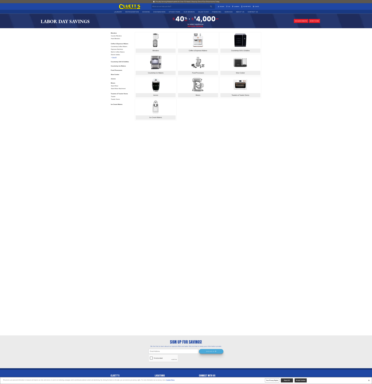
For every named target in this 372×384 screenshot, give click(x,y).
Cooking (146, 12)
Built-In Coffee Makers (118, 52)
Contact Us (253, 12)
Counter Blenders (116, 36)
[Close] (369, 380)
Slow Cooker (115, 74)
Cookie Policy (170, 380)
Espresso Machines (117, 49)
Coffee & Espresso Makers (119, 43)
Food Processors (116, 70)
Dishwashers (159, 12)
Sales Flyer (203, 12)
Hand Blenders (115, 38)
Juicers (113, 79)
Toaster (113, 96)
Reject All (287, 380)
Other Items (174, 12)
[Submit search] (211, 6)
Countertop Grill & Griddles (120, 61)
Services (229, 12)
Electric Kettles (115, 54)
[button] (218, 6)
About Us (240, 12)
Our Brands (189, 12)
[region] (186, 380)
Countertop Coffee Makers (119, 46)
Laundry (118, 12)
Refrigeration (132, 12)
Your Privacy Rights (272, 380)
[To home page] (129, 6)
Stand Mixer (114, 86)
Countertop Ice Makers (118, 66)
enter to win (314, 21)
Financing (216, 12)
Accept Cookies (300, 380)
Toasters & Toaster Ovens (119, 93)
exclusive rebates (301, 21)
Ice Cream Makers (116, 104)
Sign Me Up (210, 351)
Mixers (113, 83)
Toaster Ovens (115, 99)
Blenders (114, 33)
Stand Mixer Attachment (118, 88)
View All (114, 57)
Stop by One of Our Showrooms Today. (187, 2)
